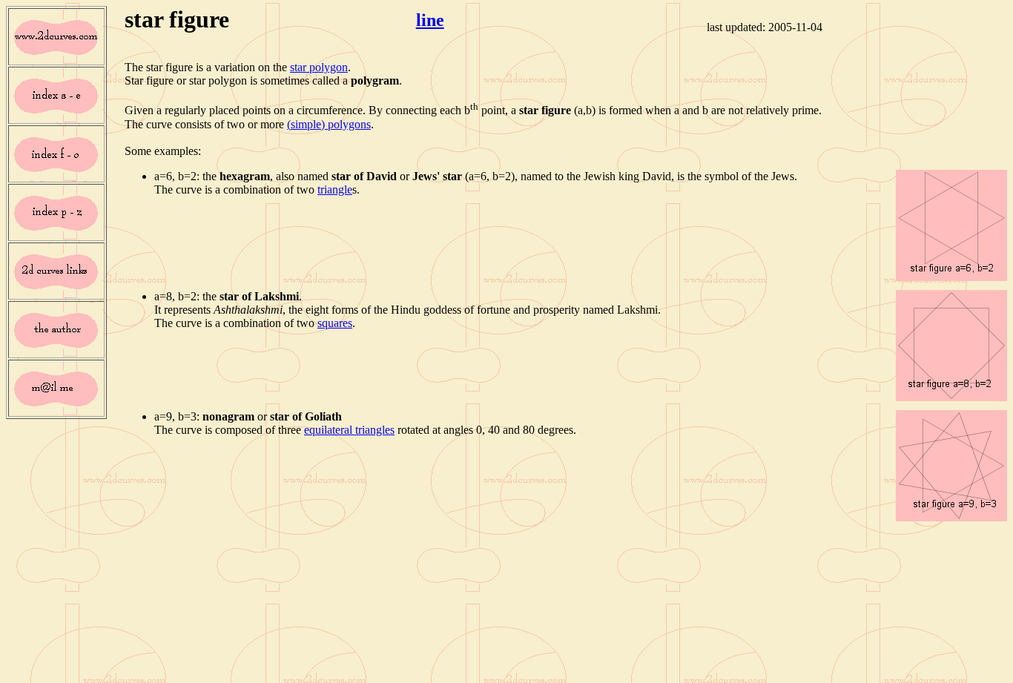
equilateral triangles (349, 429)
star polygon (319, 67)
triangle (334, 189)
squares (334, 323)
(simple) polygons (329, 124)
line (430, 20)
